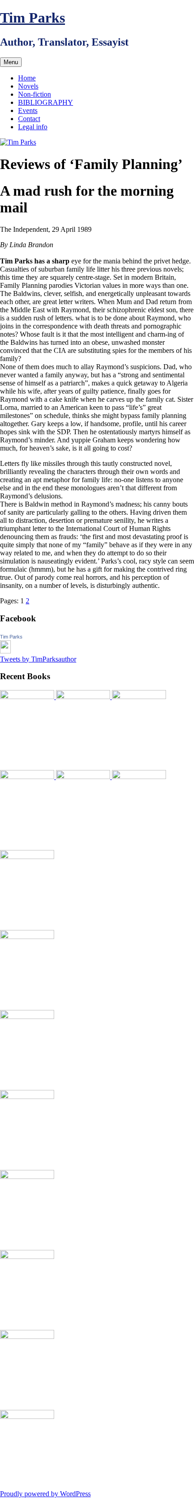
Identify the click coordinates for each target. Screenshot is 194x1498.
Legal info (32, 127)
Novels (28, 86)
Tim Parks (32, 17)
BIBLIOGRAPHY (45, 102)
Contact (29, 118)
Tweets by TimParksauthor (38, 659)
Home (27, 78)
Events (27, 110)
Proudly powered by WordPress (45, 1494)
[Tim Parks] (5, 651)
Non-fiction (34, 94)
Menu (11, 62)
